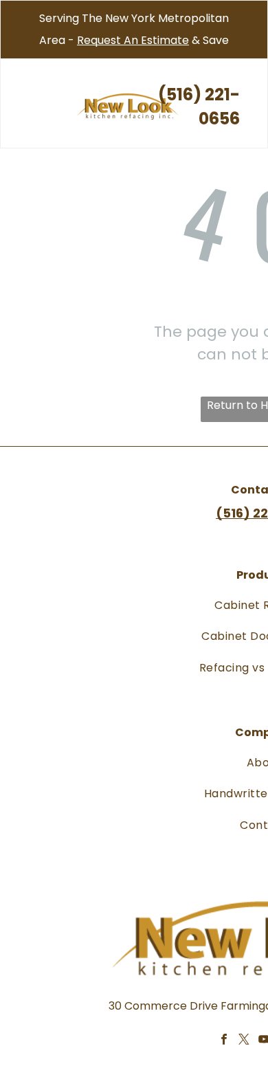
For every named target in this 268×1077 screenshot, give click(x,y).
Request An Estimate (133, 40)
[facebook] (223, 1041)
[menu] (20, 28)
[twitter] (243, 1041)
